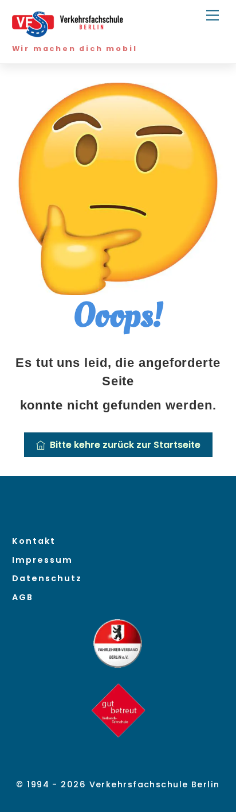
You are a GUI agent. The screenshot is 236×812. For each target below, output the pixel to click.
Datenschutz (47, 578)
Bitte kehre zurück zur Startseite (125, 444)
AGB (22, 597)
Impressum (42, 560)
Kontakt (34, 541)
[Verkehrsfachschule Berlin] (69, 33)
